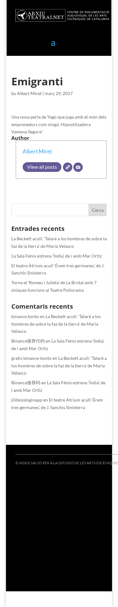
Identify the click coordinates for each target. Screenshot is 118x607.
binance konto (25, 316)
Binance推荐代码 (28, 340)
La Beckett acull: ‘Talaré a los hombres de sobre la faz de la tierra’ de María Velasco (56, 324)
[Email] (78, 167)
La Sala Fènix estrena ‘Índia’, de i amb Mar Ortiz (56, 255)
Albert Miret (29, 93)
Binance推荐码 (25, 382)
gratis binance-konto (31, 358)
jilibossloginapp (26, 399)
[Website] (67, 167)
